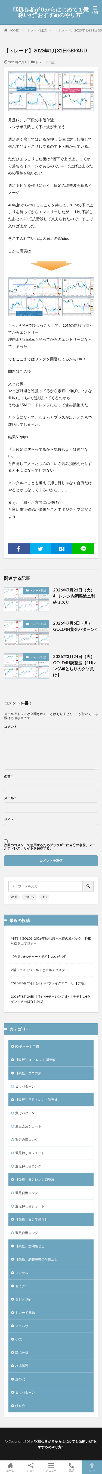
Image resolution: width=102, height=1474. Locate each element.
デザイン (29, 897)
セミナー (21, 1286)
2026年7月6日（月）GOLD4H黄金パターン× (75, 626)
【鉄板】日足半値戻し (31, 1219)
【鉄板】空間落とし (30, 1246)
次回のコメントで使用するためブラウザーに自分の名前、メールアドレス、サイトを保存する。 (49, 846)
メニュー (51, 1470)
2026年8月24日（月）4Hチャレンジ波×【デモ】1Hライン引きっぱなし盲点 (50, 998)
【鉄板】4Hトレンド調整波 (35, 1060)
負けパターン (25, 1086)
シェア (31, 1470)
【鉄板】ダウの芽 (28, 1073)
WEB (14, 897)
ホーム (10, 1470)
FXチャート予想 (27, 1046)
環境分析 (21, 1352)
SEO (44, 897)
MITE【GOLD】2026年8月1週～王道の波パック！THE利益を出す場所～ (51, 940)
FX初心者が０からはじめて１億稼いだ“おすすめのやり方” (51, 12)
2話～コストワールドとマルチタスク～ (39, 970)
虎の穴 (20, 1379)
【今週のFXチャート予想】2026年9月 (39, 957)
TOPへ (92, 1470)
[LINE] (83, 548)
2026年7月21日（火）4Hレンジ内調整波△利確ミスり (74, 595)
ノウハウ (21, 1326)
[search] (88, 886)
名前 (8, 776)
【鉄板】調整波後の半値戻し (36, 1259)
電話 (71, 1470)
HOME (14, 30)
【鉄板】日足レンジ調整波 (34, 1179)
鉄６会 (20, 1406)
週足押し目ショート (30, 1153)
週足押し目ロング (28, 1166)
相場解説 (21, 1366)
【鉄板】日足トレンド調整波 (36, 1100)
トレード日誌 (37, 30)
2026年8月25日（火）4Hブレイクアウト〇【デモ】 (49, 983)
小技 (18, 1339)
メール (10, 798)
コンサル (21, 1273)
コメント (10, 726)
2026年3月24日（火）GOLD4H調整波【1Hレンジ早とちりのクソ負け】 (74, 665)
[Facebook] (19, 548)
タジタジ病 (23, 1299)
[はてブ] (62, 548)
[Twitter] (40, 548)
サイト (9, 819)
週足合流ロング (26, 1140)
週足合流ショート (28, 1126)
